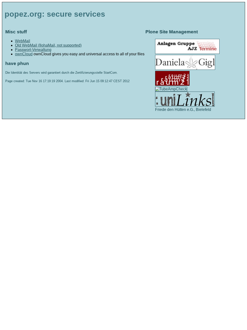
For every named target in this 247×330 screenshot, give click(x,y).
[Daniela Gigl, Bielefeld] (185, 68)
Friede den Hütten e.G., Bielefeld (183, 110)
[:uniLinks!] (185, 105)
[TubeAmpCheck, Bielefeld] (171, 89)
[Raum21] (172, 84)
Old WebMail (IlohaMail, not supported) (48, 45)
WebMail (22, 41)
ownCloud (24, 54)
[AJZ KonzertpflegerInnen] (187, 52)
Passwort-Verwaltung (33, 50)
